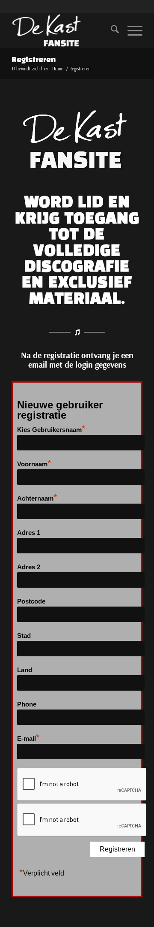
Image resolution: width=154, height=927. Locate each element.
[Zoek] (110, 30)
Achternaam (37, 497)
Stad (24, 635)
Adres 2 (28, 567)
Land (24, 670)
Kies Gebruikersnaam (51, 428)
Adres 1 (28, 532)
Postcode (31, 601)
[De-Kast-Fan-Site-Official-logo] (64, 30)
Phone (26, 704)
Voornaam (34, 463)
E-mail (28, 737)
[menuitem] (110, 30)
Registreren (34, 60)
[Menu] (130, 30)
